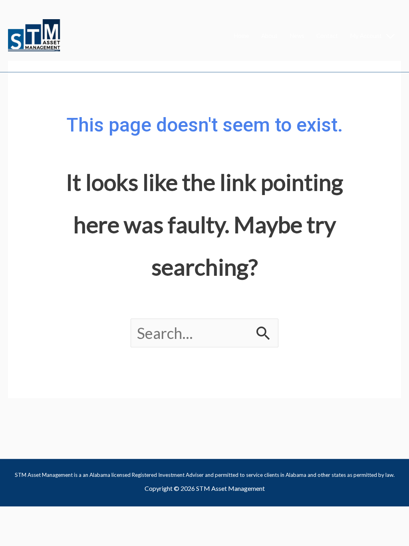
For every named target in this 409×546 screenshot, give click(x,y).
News (297, 35)
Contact (327, 35)
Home (241, 35)
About (269, 35)
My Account (366, 35)
